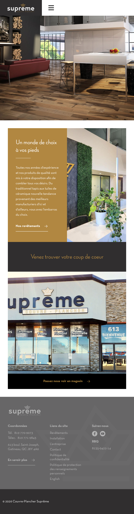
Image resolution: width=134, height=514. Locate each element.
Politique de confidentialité (59, 457)
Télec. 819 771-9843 (22, 437)
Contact (55, 449)
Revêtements (59, 432)
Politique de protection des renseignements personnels (65, 469)
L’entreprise (58, 444)
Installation (57, 438)
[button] (51, 8)
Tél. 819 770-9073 (20, 432)
